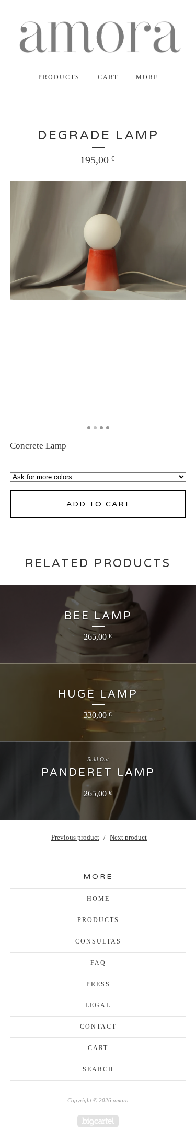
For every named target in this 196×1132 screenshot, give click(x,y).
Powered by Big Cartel (98, 1121)
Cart (108, 77)
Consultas (98, 941)
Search (98, 1069)
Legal (98, 1005)
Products (59, 77)
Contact (98, 1026)
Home (98, 898)
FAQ (98, 962)
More (147, 77)
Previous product (75, 837)
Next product (128, 837)
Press (98, 984)
